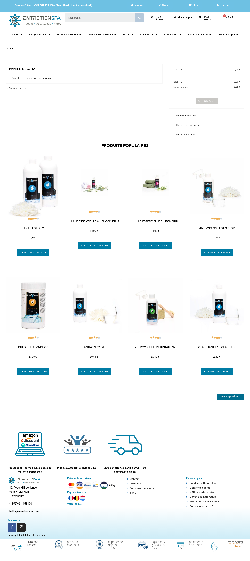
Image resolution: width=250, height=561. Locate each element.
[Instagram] (21, 527)
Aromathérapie (226, 34)
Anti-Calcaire (94, 347)
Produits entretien (67, 34)
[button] (137, 5)
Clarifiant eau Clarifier (216, 347)
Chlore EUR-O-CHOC (33, 347)
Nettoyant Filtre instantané (155, 347)
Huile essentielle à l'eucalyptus (94, 221)
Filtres (126, 34)
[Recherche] (139, 17)
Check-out (206, 101)
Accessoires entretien (100, 34)
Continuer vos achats (18, 88)
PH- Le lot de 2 (33, 228)
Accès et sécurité (198, 34)
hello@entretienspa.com (24, 511)
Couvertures (147, 34)
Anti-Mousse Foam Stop (217, 228)
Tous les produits (230, 396)
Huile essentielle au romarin (155, 221)
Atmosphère (171, 34)
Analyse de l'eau (38, 34)
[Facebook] (12, 527)
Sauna (15, 34)
